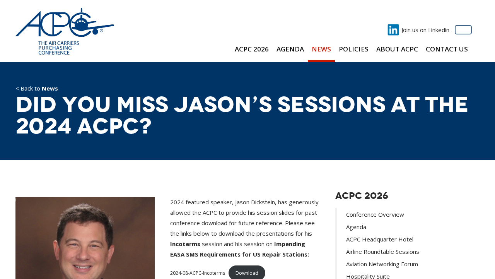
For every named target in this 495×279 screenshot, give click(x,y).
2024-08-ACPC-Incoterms (197, 273)
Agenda (290, 49)
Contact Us (447, 49)
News (321, 49)
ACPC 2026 (252, 49)
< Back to (36, 89)
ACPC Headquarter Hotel (379, 239)
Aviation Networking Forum (382, 264)
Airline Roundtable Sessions (382, 251)
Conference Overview (375, 214)
